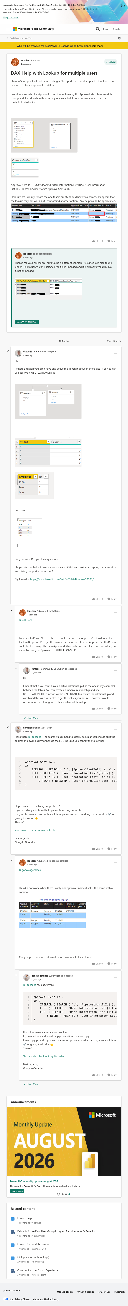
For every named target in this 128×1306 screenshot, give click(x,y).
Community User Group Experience (37, 1270)
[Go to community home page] (33, 29)
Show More (32, 717)
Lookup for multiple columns (34, 1244)
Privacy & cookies (85, 1291)
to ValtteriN (54, 610)
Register (106, 28)
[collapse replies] (8, 351)
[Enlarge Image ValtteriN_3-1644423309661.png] (28, 532)
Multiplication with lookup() (33, 1257)
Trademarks (119, 1291)
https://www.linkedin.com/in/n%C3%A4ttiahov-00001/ (62, 579)
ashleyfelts (39, 1235)
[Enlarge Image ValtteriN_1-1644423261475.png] (48, 452)
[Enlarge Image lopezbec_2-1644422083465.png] (64, 214)
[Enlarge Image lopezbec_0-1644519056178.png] (48, 289)
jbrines (37, 1222)
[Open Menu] (119, 38)
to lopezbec (71, 668)
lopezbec (25, 60)
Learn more (96, 45)
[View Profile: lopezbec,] (18, 255)
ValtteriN (27, 351)
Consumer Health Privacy (46, 1299)
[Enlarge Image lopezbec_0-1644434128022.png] (52, 915)
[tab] (62, 1194)
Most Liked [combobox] (114, 341)
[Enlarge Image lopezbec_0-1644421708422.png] (44, 135)
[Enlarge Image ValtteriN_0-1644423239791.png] (48, 401)
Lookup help (24, 1218)
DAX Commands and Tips (21, 38)
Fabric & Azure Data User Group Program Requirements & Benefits (56, 1231)
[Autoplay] (58, 1194)
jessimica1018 (39, 1248)
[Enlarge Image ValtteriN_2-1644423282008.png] (34, 485)
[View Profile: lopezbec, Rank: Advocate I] (15, 62)
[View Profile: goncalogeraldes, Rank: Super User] (18, 729)
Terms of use (104, 1291)
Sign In (116, 28)
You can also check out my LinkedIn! (35, 830)
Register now (10, 17)
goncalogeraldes (31, 727)
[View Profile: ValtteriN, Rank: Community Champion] (18, 353)
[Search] (98, 29)
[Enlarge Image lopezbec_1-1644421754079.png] (24, 168)
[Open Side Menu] (8, 28)
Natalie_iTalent (39, 1274)
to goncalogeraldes (42, 253)
